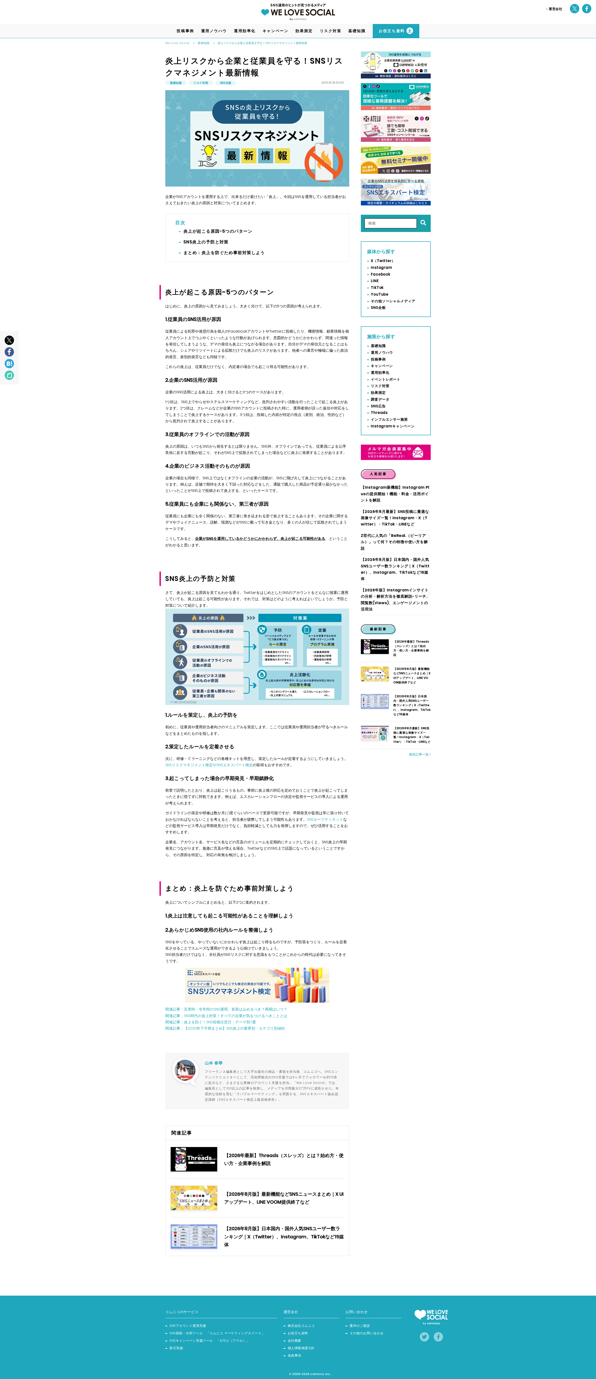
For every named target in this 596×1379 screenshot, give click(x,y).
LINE (375, 280)
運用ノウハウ (382, 352)
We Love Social (177, 43)
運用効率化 (380, 372)
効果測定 (378, 392)
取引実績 (176, 1348)
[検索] (422, 223)
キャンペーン (382, 365)
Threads (379, 412)
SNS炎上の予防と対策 (206, 242)
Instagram (381, 267)
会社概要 (294, 1340)
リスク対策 (200, 83)
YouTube (380, 294)
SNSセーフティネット (325, 819)
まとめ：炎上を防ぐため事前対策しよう (224, 252)
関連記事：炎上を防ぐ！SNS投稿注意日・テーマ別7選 (210, 1022)
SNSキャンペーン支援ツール (209, 1340)
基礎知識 (204, 43)
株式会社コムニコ (301, 1325)
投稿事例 (378, 359)
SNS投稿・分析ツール (217, 1333)
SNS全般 (226, 83)
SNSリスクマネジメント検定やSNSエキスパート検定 (209, 765)
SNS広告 (378, 406)
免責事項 (294, 1355)
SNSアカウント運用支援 (187, 1325)
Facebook (380, 274)
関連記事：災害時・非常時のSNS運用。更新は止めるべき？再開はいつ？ (226, 1009)
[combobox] (390, 223)
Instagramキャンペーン (393, 426)
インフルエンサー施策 (389, 419)
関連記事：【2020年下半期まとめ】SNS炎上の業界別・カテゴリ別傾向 (225, 1028)
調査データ (380, 399)
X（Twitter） (383, 260)
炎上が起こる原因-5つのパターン (217, 231)
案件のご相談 (360, 1325)
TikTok (377, 287)
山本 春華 (214, 1063)
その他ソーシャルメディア (393, 301)
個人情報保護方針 (301, 1348)
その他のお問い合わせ (367, 1333)
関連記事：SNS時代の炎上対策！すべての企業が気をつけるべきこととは (226, 1015)
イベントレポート (385, 379)
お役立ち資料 (298, 1333)
